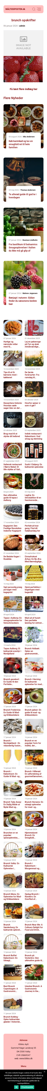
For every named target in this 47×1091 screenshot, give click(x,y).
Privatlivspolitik (27, 1087)
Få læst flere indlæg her (23, 89)
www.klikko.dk (26, 1058)
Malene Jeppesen (30, 293)
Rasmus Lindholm (30, 240)
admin (22, 26)
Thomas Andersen (28, 190)
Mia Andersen (29, 137)
